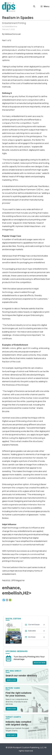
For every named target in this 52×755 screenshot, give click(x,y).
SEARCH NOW (11, 680)
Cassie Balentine (10, 26)
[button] (34, 6)
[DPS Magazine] (8, 7)
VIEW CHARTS (11, 735)
